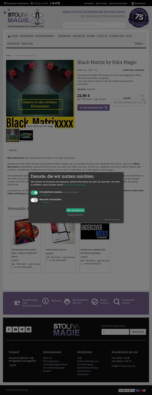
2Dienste (44, 194)
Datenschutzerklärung (74, 184)
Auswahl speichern (75, 215)
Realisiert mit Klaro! (112, 219)
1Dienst (44, 202)
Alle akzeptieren (75, 210)
